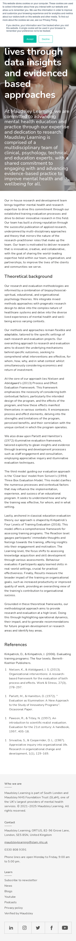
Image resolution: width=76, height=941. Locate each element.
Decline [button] (46, 39)
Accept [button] (30, 39)
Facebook (51, 928)
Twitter (38, 928)
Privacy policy (13, 908)
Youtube (10, 897)
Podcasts (10, 902)
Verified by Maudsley (18, 913)
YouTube (65, 928)
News (8, 886)
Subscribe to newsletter (20, 880)
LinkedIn (11, 928)
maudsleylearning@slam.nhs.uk (26, 842)
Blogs (8, 891)
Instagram (24, 928)
